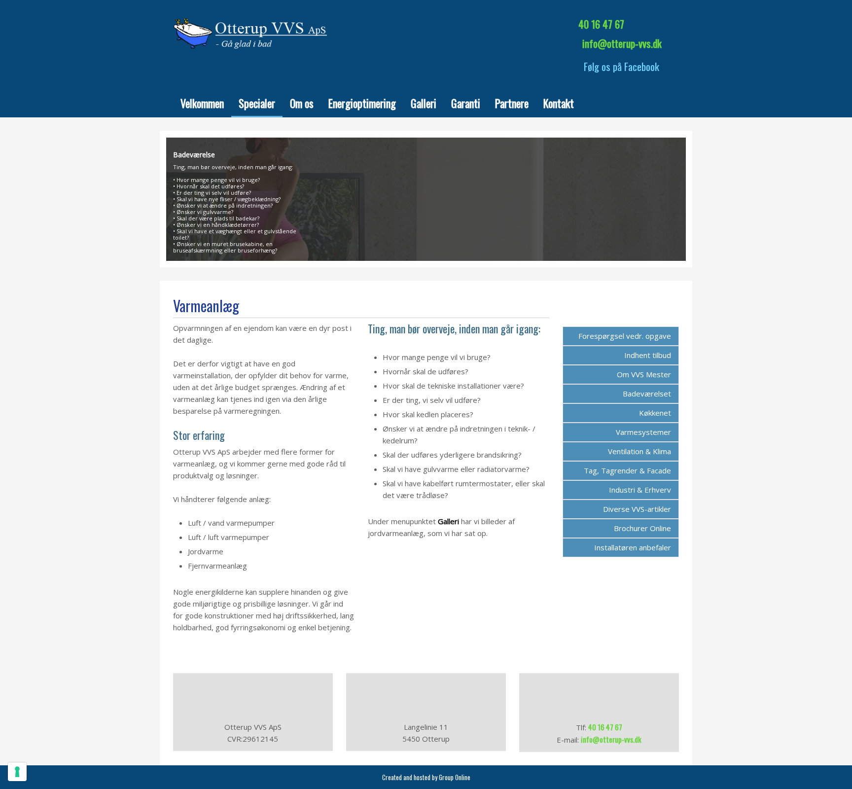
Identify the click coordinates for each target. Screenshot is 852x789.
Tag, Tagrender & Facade (627, 470)
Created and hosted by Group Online (426, 777)
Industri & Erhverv (640, 490)
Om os (302, 103)
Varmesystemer (643, 432)
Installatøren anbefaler (632, 547)
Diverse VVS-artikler (637, 509)
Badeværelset (647, 393)
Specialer (257, 103)
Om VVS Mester (644, 374)
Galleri (423, 103)
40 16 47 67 (601, 24)
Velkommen (202, 103)
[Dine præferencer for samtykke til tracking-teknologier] (17, 771)
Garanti (465, 103)
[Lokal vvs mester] (253, 32)
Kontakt (558, 103)
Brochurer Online (642, 528)
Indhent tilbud (647, 355)
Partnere (512, 103)
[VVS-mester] (426, 29)
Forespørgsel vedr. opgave (624, 336)
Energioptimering (362, 103)
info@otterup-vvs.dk (622, 43)
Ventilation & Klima (639, 451)
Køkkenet (655, 413)
